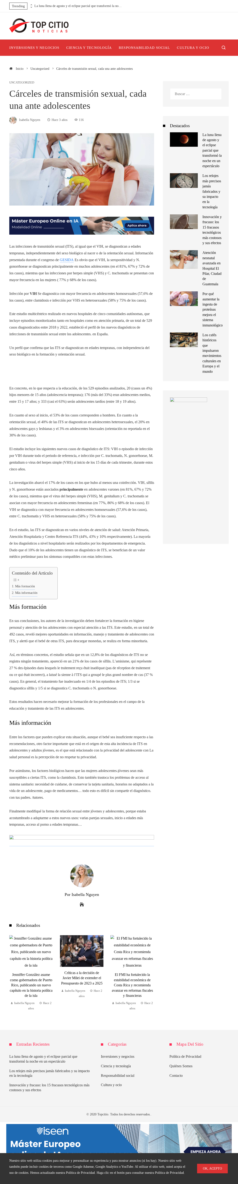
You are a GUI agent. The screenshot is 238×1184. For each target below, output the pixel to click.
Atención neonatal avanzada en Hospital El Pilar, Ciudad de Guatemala (211, 268)
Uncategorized (21, 82)
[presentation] (31, 5)
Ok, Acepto (212, 1168)
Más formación (25, 586)
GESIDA (67, 260)
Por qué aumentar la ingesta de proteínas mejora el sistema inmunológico (212, 309)
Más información (26, 593)
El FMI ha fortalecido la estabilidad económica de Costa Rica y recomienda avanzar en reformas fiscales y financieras (81, 985)
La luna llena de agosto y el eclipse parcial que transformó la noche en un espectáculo (78, 6)
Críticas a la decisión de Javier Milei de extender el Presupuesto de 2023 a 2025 (31, 978)
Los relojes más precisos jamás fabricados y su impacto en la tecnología (211, 191)
